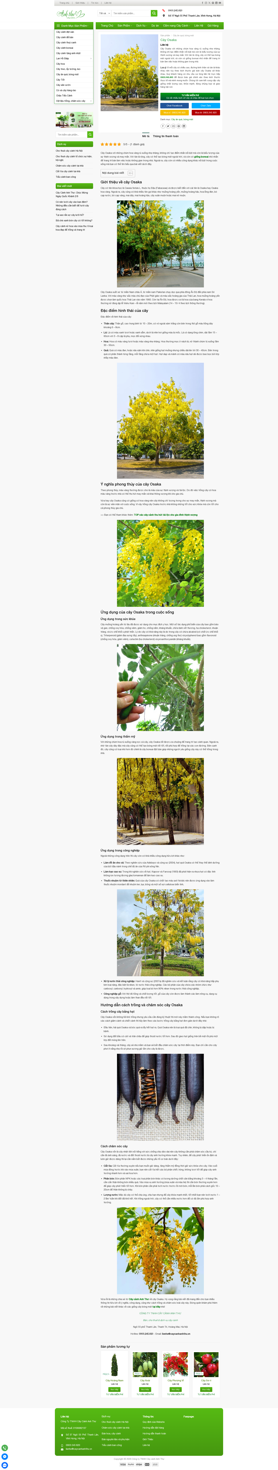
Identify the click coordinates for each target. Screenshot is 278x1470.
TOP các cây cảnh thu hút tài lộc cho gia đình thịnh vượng (165, 514)
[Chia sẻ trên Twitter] (168, 126)
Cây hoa (60, 63)
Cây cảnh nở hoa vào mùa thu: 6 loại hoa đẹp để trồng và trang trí (74, 228)
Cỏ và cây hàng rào (66, 90)
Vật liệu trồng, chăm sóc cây (70, 101)
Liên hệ (108, 3)
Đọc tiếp (114, 1389)
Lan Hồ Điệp (62, 58)
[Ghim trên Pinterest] (178, 126)
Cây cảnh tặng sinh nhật (68, 53)
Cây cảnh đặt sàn (65, 32)
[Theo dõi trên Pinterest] (213, 3)
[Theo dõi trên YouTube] (220, 3)
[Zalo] (4, 1465)
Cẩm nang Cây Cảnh (175, 25)
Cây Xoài (145, 1380)
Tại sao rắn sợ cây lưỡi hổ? (70, 215)
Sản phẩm (165, 35)
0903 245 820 (73, 1445)
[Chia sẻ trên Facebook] (163, 126)
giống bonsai (201, 156)
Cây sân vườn (63, 85)
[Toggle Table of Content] (129, 173)
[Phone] (4, 1448)
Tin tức (94, 3)
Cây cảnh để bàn (64, 37)
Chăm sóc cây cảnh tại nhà (69, 165)
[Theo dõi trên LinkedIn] (216, 3)
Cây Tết (60, 79)
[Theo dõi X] (209, 3)
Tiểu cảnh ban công (66, 177)
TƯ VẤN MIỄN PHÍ (114, 1394)
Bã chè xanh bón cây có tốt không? (74, 220)
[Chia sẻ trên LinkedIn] (184, 126)
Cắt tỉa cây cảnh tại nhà (68, 171)
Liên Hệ (198, 25)
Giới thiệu (80, 3)
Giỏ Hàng (212, 25)
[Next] (220, 1375)
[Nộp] (154, 13)
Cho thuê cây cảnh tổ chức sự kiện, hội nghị (74, 158)
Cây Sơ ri (206, 1380)
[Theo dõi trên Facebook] (202, 3)
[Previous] (101, 1375)
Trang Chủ (107, 25)
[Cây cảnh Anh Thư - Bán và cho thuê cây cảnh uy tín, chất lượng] (74, 14)
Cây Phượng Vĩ (176, 1380)
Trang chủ (64, 3)
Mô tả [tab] (145, 136)
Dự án (155, 25)
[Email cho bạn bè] (173, 126)
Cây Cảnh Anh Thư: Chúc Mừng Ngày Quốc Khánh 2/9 (72, 194)
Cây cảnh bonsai (64, 48)
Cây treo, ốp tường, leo (68, 69)
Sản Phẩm (124, 25)
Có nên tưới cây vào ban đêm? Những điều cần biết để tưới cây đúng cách (72, 206)
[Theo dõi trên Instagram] (206, 3)
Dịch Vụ (140, 25)
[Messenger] (4, 1456)
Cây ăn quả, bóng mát (67, 74)
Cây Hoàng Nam (114, 1380)
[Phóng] (104, 107)
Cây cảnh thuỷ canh (66, 42)
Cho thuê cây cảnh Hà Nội (69, 150)
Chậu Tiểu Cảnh (64, 95)
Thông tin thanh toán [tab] (166, 136)
